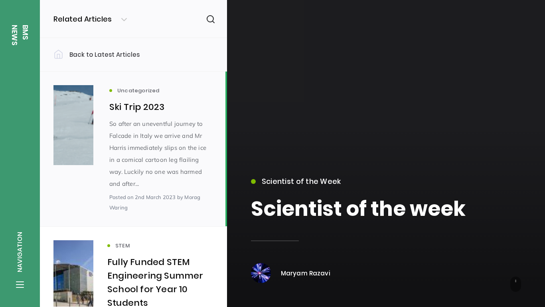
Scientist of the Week (301, 181)
